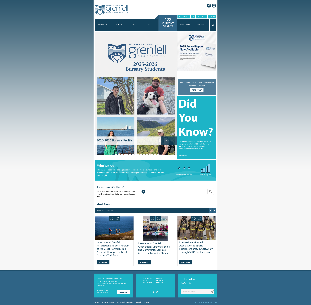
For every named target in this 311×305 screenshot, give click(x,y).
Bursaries (151, 25)
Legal (138, 302)
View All (110, 211)
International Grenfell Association (111, 11)
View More (183, 156)
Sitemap (145, 302)
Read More (103, 262)
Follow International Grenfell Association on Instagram (214, 6)
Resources (201, 16)
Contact (212, 16)
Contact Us (123, 292)
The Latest (159, 282)
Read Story (197, 90)
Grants (135, 25)
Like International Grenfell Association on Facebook (209, 6)
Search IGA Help (210, 191)
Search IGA (213, 25)
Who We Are (103, 25)
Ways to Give (147, 282)
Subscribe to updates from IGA (212, 291)
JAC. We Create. (206, 302)
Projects (118, 25)
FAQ (193, 16)
